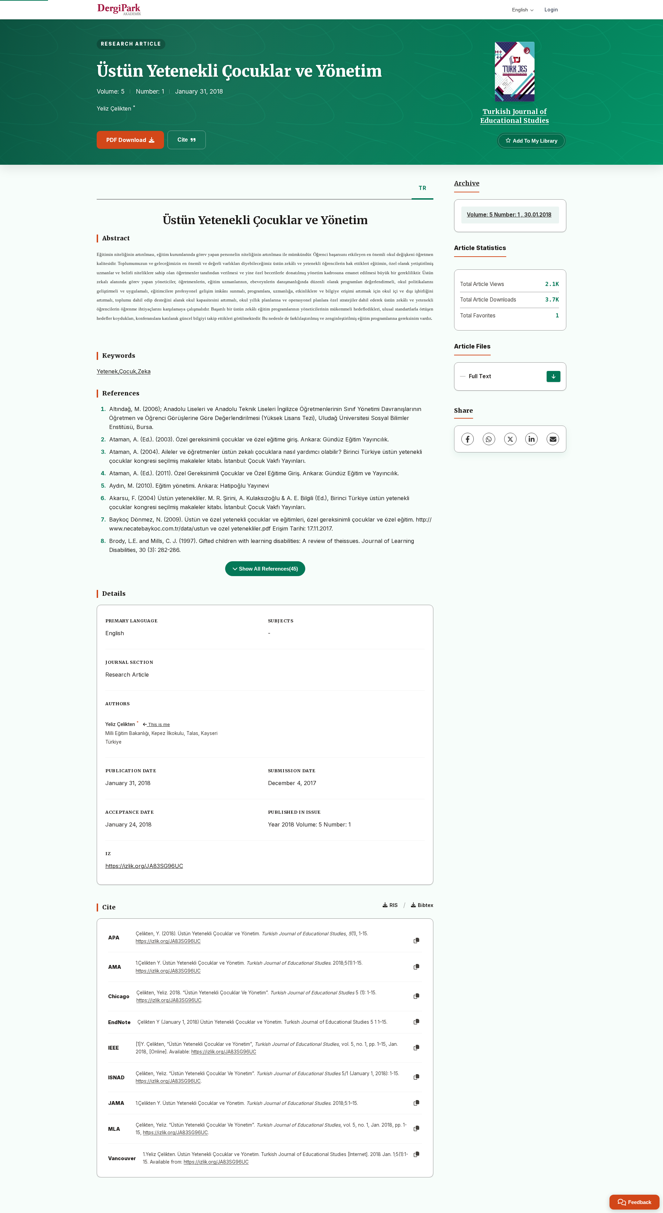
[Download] (553, 376)
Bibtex (425, 905)
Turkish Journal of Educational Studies (514, 116)
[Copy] (416, 941)
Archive (466, 183)
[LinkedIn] (531, 439)
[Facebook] (467, 439)
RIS (394, 905)
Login (551, 9)
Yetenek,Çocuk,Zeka (124, 371)
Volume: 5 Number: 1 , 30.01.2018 (509, 214)
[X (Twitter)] (510, 439)
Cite (182, 140)
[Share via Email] (553, 439)
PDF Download (126, 139)
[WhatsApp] (489, 439)
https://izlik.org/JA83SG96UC (144, 865)
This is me (158, 724)
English (520, 9)
